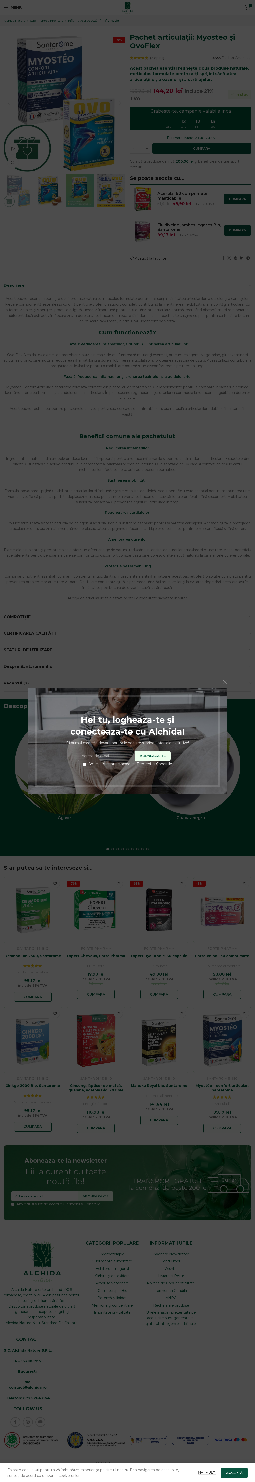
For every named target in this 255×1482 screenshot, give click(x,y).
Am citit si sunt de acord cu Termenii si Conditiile (130, 764)
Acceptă (234, 1473)
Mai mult (207, 1472)
